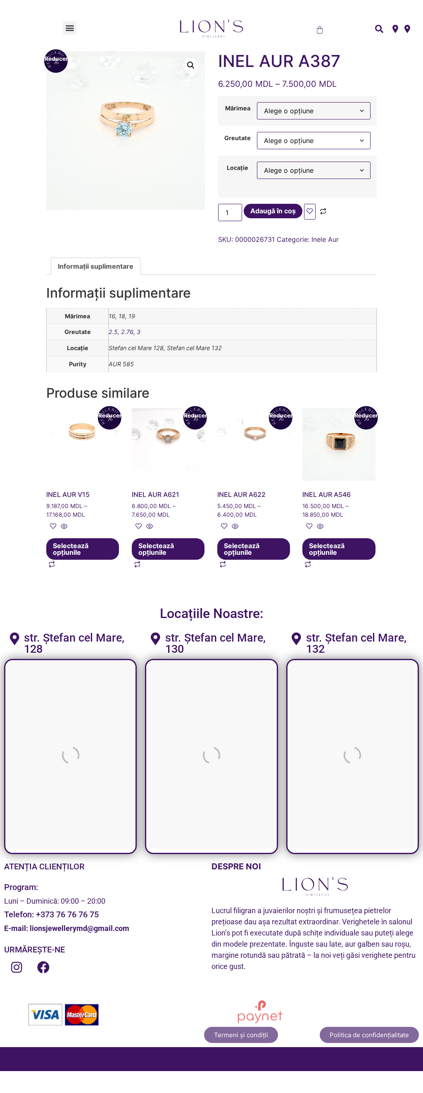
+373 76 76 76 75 (67, 914)
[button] (69, 28)
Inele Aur (325, 239)
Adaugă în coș (273, 211)
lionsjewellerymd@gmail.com (79, 928)
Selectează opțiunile (70, 549)
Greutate (237, 138)
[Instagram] (16, 967)
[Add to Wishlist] (310, 212)
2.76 (127, 331)
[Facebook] (43, 967)
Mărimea (237, 108)
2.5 (113, 331)
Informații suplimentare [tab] (95, 266)
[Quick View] (63, 527)
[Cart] (320, 30)
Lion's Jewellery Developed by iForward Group (211, 1059)
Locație (237, 168)
